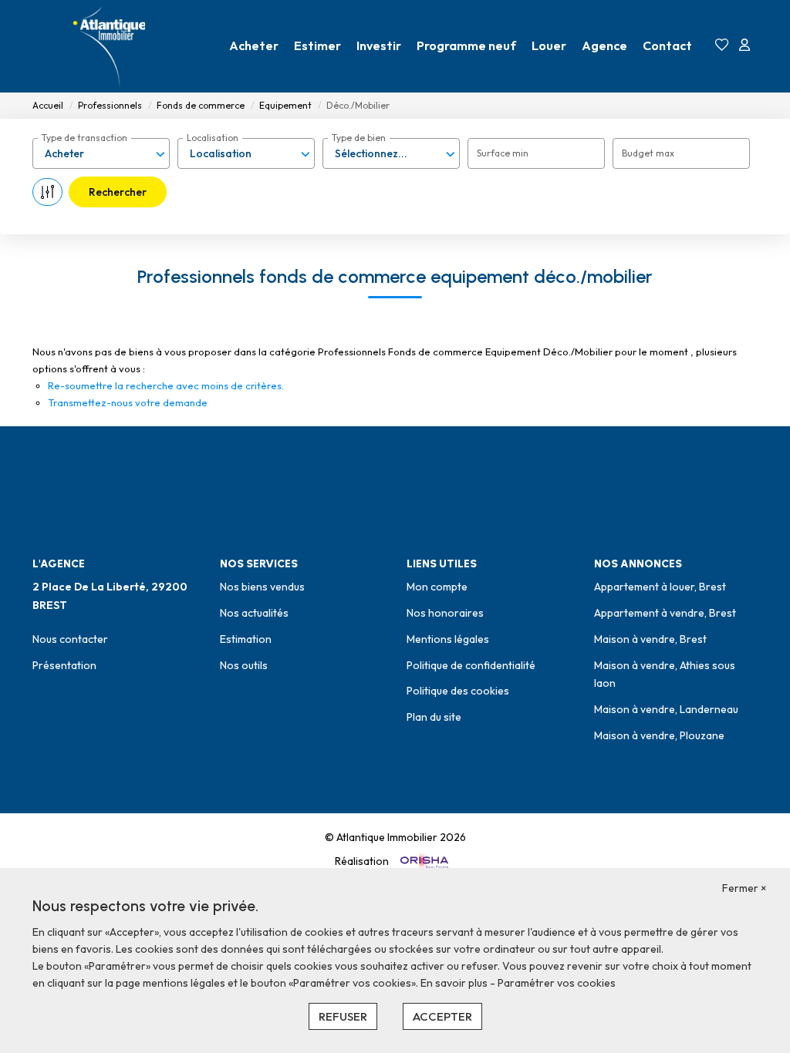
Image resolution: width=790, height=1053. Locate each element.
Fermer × (744, 888)
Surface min (502, 153)
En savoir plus (455, 983)
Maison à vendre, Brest (650, 639)
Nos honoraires (445, 613)
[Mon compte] (744, 45)
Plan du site (434, 717)
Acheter (254, 45)
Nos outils (244, 665)
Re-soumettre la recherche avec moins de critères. (166, 385)
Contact (667, 45)
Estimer (317, 45)
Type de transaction (84, 137)
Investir (378, 45)
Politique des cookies (458, 691)
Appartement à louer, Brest (660, 587)
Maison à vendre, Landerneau (666, 709)
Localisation (212, 137)
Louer (549, 45)
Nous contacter (70, 639)
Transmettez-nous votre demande (128, 402)
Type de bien (359, 137)
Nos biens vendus (262, 587)
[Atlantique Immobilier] (109, 46)
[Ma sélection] (722, 45)
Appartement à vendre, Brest (665, 613)
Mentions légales (448, 639)
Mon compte (437, 587)
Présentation (64, 665)
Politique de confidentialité (471, 665)
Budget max (648, 153)
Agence (604, 45)
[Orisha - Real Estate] (423, 861)
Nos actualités (254, 613)
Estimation (246, 639)
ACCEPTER (442, 1016)
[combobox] (101, 153)
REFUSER (343, 1016)
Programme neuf (466, 45)
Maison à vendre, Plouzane (659, 735)
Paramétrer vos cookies (557, 983)
